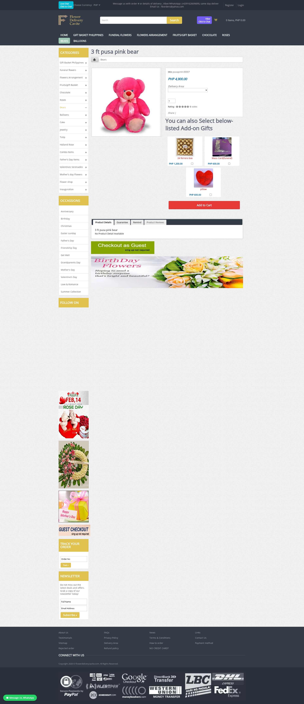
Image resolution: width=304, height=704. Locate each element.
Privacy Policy (111, 637)
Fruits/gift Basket (185, 35)
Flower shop (66, 181)
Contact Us (200, 637)
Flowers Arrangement (152, 35)
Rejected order (66, 648)
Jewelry (63, 129)
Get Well (65, 255)
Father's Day (67, 240)
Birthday (65, 218)
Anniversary (67, 211)
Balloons (79, 41)
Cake (62, 122)
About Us (63, 632)
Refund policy (111, 648)
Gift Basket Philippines (88, 35)
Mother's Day (68, 269)
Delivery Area (176, 86)
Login (241, 5)
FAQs (106, 632)
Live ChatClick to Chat (66, 5)
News (152, 632)
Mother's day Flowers (71, 174)
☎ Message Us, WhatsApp (20, 697)
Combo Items (67, 152)
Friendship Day (69, 247)
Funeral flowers (120, 35)
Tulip (62, 137)
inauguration (67, 189)
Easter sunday (68, 233)
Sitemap (63, 643)
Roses (226, 35)
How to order (156, 643)
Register (229, 5)
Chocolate (209, 35)
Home (64, 35)
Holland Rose (67, 144)
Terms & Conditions (159, 637)
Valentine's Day (69, 277)
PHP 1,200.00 (176, 163)
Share (171, 112)
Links (197, 632)
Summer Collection (71, 291)
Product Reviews (155, 222)
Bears (64, 41)
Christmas (66, 225)
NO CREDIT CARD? (159, 648)
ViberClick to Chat (204, 20)
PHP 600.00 (214, 163)
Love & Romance (69, 284)
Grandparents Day (70, 262)
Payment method (204, 643)
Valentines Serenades (71, 166)
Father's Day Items (69, 159)
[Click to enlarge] (185, 147)
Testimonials (65, 637)
